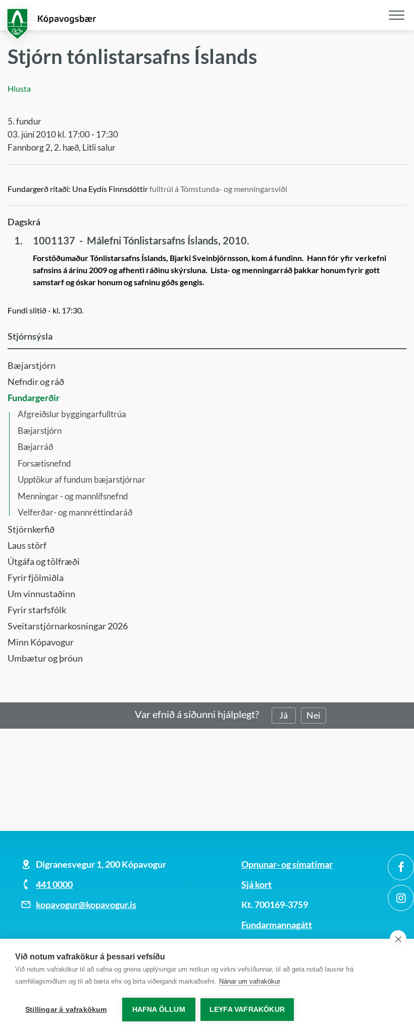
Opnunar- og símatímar (287, 864)
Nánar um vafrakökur (249, 981)
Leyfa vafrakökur (247, 1009)
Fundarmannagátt (276, 924)
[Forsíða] (207, 20)
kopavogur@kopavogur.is (86, 904)
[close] (398, 938)
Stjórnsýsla (30, 336)
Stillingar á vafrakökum (66, 1009)
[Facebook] (401, 867)
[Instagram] (401, 898)
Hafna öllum (158, 1009)
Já (283, 715)
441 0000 (54, 884)
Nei (313, 715)
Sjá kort (256, 884)
